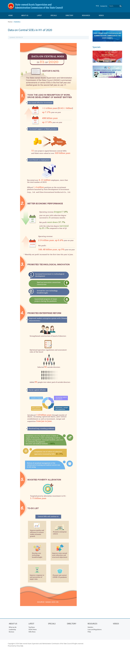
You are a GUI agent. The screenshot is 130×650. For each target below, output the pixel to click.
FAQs (89, 632)
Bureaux (11, 632)
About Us (24, 15)
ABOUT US (13, 624)
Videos (101, 15)
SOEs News (32, 632)
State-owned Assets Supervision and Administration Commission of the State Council (39, 6)
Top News (32, 627)
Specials (54, 15)
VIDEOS (116, 624)
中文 (97, 6)
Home (10, 15)
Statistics (90, 627)
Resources (86, 15)
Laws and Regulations (95, 629)
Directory (69, 15)
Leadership (12, 629)
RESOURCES (92, 624)
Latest (39, 15)
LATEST (31, 624)
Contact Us (103, 6)
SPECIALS (52, 624)
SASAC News (33, 629)
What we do (12, 627)
